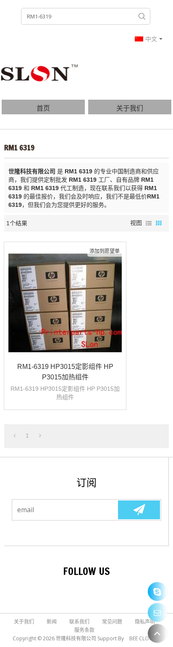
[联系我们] (157, 612)
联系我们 (79, 621)
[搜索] (142, 16)
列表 (149, 223)
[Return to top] (157, 633)
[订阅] (139, 509)
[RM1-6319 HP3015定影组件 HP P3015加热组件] (65, 302)
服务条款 (84, 630)
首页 (43, 108)
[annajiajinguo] (157, 591)
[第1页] (14, 435)
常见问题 (112, 621)
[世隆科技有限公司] (40, 72)
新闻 (52, 621)
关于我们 (129, 108)
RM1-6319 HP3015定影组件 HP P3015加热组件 (65, 372)
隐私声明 (145, 621)
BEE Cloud (143, 638)
